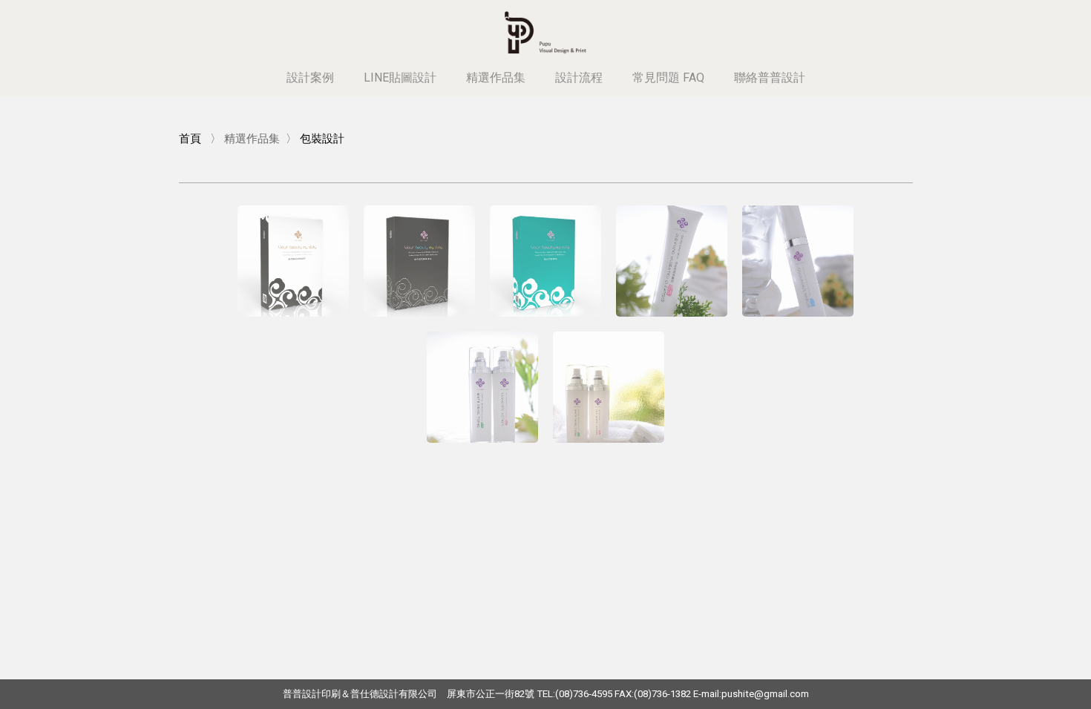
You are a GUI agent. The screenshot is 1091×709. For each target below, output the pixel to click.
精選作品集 (495, 77)
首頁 (190, 138)
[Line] (1024, 16)
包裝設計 (322, 138)
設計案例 (310, 77)
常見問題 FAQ (668, 77)
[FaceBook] (1039, 16)
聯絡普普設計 (769, 77)
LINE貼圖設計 (400, 77)
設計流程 (579, 77)
